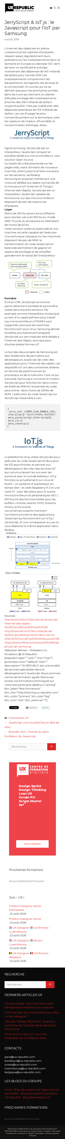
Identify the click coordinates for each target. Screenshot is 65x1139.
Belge (31, 1133)
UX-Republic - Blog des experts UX (27, 1097)
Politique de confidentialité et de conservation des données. (30, 1129)
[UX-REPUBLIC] (20, 7)
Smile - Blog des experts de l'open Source (32, 1089)
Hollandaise (39, 1133)
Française (32, 1136)
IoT (27, 717)
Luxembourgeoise (51, 1133)
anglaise (47, 1131)
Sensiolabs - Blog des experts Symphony (31, 1093)
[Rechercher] (51, 746)
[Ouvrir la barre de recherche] (55, 7)
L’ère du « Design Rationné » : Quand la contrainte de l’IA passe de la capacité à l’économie (30, 1025)
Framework (16, 717)
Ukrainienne (23, 1133)
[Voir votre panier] (51, 7)
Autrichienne (12, 1133)
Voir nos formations (32, 844)
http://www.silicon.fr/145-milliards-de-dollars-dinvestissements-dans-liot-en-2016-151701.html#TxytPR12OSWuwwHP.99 (32, 635)
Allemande (56, 1131)
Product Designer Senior (25, 918)
